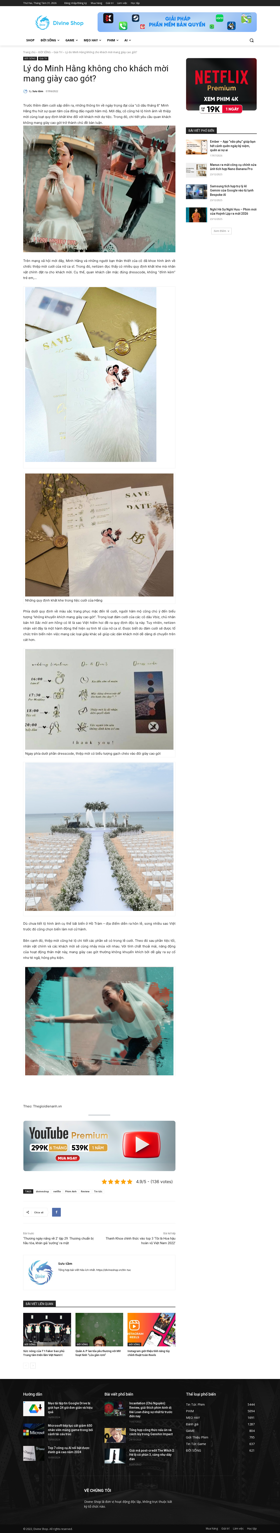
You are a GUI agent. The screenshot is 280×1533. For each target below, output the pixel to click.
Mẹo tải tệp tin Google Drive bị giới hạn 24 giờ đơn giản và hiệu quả (70, 1407)
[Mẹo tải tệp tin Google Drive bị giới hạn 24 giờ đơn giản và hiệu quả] (33, 1408)
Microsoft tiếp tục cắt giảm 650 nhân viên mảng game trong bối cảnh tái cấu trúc (70, 1430)
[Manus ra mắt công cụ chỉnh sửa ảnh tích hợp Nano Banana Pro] (196, 170)
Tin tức (98, 1191)
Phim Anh (71, 1191)
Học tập (252, 1528)
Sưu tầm (37, 91)
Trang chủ (29, 52)
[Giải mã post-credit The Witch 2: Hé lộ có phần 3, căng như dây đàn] (115, 1456)
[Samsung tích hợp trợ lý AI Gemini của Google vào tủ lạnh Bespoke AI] (196, 191)
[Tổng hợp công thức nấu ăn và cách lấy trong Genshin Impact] (115, 1435)
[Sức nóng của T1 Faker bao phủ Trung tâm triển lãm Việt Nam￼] (47, 1329)
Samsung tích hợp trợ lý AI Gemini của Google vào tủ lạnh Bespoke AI (232, 190)
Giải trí (225, 1528)
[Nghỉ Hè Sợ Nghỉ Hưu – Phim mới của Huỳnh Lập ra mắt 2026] (196, 214)
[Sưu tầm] (26, 91)
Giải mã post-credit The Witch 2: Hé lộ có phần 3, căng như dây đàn (152, 1455)
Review (85, 1191)
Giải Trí (58, 52)
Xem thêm (220, 231)
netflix (57, 1191)
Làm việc (238, 1528)
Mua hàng (212, 1528)
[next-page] (33, 1365)
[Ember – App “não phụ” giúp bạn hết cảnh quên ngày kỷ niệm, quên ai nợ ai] (196, 147)
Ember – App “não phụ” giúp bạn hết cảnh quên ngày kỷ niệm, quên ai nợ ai (233, 146)
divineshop (42, 1191)
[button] (251, 40)
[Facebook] (56, 1212)
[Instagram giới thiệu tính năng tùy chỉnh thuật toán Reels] (151, 1329)
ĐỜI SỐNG (44, 52)
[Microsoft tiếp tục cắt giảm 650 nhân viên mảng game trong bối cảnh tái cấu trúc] (33, 1431)
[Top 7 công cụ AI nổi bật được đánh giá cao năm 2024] (33, 1453)
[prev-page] (26, 1365)
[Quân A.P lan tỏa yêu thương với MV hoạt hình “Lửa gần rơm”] (99, 1329)
